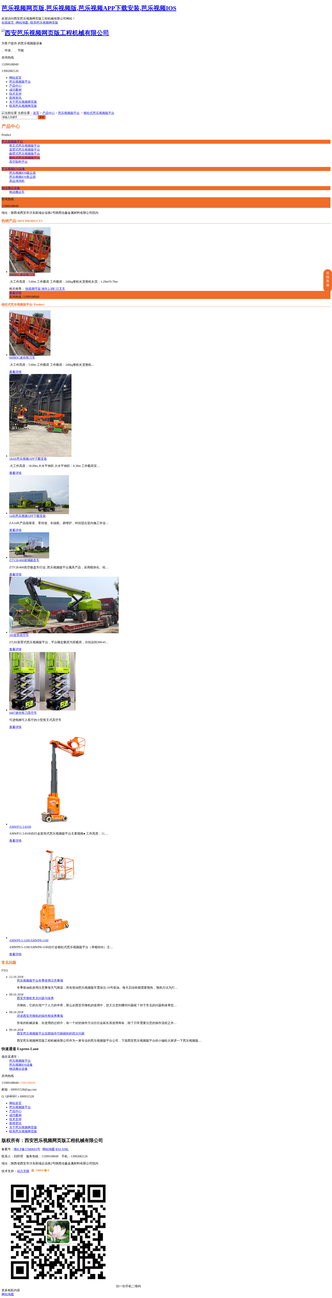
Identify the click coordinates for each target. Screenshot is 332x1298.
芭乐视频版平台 (20, 81)
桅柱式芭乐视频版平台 (99, 113)
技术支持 (15, 93)
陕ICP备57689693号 (27, 1149)
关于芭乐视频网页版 (23, 101)
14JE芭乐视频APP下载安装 (27, 516)
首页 (36, 113)
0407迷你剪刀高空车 (23, 712)
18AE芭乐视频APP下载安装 (28, 458)
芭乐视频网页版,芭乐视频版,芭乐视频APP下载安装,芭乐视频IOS (89, 8)
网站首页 (15, 77)
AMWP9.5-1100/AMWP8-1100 (28, 940)
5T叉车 (60, 288)
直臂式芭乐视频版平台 (24, 149)
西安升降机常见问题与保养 (35, 998)
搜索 (41, 117)
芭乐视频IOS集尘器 (22, 176)
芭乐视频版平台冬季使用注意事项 (40, 980)
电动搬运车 (17, 192)
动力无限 (23, 1171)
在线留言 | (9, 22)
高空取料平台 (18, 161)
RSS (59, 1149)
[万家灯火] (40, 1171)
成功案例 (15, 89)
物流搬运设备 (11, 188)
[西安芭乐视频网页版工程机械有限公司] (55, 32)
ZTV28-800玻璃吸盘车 (24, 560)
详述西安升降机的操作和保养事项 (40, 1015)
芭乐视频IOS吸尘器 (22, 172)
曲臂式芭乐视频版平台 (24, 153)
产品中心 (15, 85)
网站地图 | (23, 22)
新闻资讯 (15, 97)
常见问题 (9, 962)
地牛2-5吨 (49, 288)
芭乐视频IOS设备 (13, 168)
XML (65, 1149)
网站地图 (48, 1149)
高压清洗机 (17, 180)
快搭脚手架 (33, 288)
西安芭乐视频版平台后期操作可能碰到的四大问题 (51, 1033)
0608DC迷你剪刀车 (22, 274)
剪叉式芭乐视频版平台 (24, 145)
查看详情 (15, 292)
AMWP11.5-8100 (20, 826)
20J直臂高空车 (19, 635)
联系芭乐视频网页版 (44, 22)
